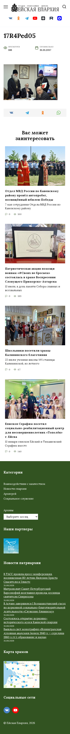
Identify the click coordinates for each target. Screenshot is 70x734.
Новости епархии (15, 488)
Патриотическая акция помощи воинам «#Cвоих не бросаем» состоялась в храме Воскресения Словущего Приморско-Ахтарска (31, 275)
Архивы (8, 510)
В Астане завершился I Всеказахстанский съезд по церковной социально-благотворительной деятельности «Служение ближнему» (35, 607)
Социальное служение (19, 498)
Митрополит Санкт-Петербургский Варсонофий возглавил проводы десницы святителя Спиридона (32, 592)
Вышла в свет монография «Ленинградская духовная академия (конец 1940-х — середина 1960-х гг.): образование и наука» (34, 633)
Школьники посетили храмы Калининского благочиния (27, 352)
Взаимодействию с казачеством (24, 484)
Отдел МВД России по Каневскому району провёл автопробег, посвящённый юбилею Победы (32, 195)
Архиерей (10, 493)
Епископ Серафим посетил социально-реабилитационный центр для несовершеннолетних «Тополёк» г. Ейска (34, 430)
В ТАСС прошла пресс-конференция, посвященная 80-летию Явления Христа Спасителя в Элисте (30, 578)
